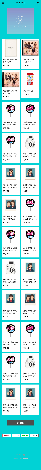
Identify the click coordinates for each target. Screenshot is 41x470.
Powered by (18, 458)
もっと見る (20, 423)
